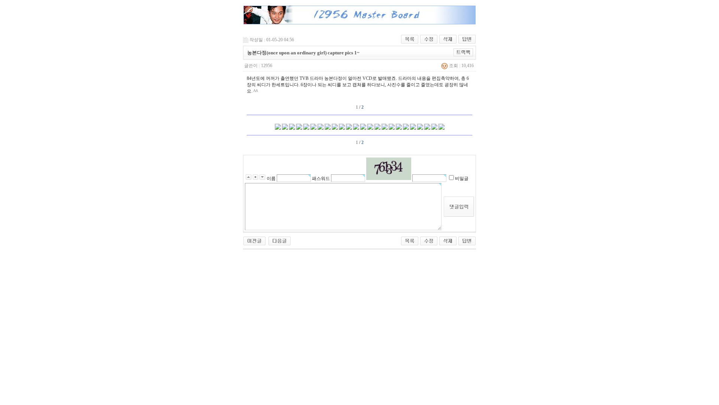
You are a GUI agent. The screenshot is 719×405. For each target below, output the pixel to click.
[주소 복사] (463, 52)
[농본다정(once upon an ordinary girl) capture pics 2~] (279, 240)
